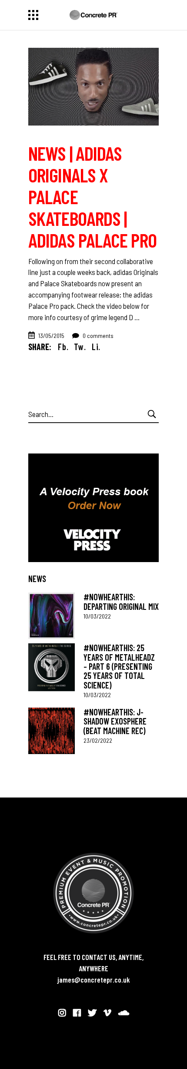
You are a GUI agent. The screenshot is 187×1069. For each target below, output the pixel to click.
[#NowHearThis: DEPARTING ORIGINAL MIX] (51, 615)
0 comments (97, 335)
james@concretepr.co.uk (93, 979)
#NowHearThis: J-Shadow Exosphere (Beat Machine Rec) (115, 721)
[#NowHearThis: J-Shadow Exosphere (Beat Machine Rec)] (51, 731)
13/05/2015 (51, 335)
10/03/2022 (97, 616)
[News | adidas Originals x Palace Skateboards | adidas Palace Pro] (93, 87)
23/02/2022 (97, 740)
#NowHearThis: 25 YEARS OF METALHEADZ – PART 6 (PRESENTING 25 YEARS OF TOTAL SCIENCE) (119, 666)
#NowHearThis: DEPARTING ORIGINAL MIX (121, 601)
